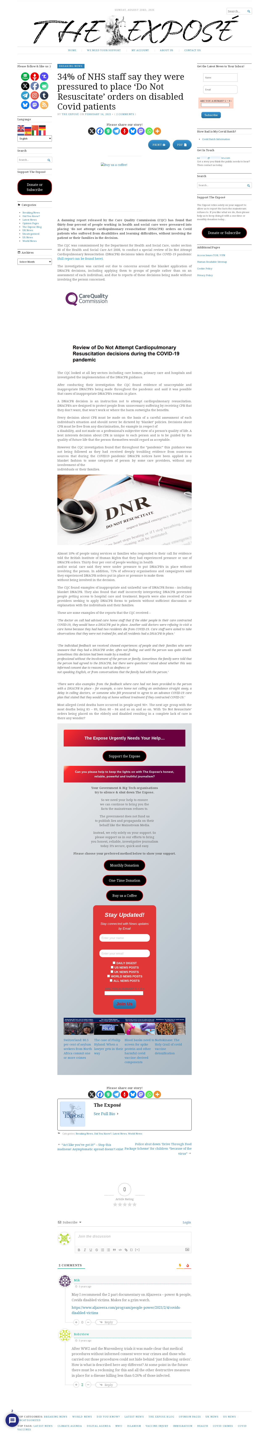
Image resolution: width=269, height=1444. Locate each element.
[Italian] (35, 132)
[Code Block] (120, 1249)
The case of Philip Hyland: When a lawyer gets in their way (108, 1046)
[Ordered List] (102, 1249)
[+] (137, 1249)
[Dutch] (21, 132)
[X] (91, 131)
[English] (21, 127)
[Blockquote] (114, 1249)
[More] (157, 131)
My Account (140, 50)
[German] (42, 127)
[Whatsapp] (149, 131)
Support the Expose (124, 756)
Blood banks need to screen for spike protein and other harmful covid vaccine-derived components (139, 1051)
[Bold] (79, 1249)
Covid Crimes (223, 1425)
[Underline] (91, 1249)
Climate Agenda (70, 1425)
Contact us (192, 50)
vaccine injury (157, 1425)
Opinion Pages (30, 223)
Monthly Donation (124, 865)
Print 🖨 (159, 145)
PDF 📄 (182, 145)
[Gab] (108, 131)
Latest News (29, 219)
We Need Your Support (104, 50)
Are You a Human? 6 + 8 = (124, 988)
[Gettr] (124, 131)
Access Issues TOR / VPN (211, 255)
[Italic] (85, 1249)
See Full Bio (104, 1113)
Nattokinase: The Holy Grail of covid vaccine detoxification (168, 1046)
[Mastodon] (141, 131)
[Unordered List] (108, 1249)
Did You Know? (31, 216)
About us (166, 50)
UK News (27, 230)
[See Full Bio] (117, 1114)
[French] (42, 132)
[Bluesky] (132, 131)
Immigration (182, 1425)
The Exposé (70, 114)
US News (27, 237)
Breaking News (31, 212)
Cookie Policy (204, 268)
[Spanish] (28, 132)
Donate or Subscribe (35, 187)
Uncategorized (30, 233)
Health (202, 1425)
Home (72, 50)
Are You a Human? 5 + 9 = (216, 100)
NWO (118, 1425)
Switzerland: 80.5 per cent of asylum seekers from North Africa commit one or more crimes (78, 1049)
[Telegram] (116, 131)
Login (186, 1222)
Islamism (134, 1425)
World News (29, 240)
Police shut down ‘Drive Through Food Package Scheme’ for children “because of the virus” (158, 1148)
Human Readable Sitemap (212, 261)
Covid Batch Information (216, 139)
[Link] (126, 1249)
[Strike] (97, 1249)
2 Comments (125, 114)
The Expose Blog (31, 226)
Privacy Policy (205, 275)
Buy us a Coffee (124, 895)
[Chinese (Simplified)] (35, 127)
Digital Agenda (99, 1425)
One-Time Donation (124, 880)
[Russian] (28, 127)
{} (131, 1249)
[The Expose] (134, 30)
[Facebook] (100, 131)
